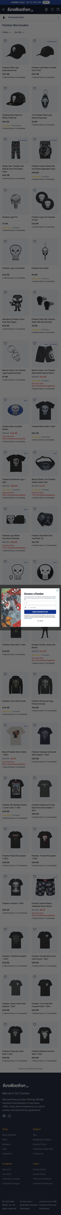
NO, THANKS (40, 620)
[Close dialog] (57, 590)
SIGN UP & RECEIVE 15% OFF (40, 612)
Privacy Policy (26, 618)
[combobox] (27, 607)
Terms (31, 618)
